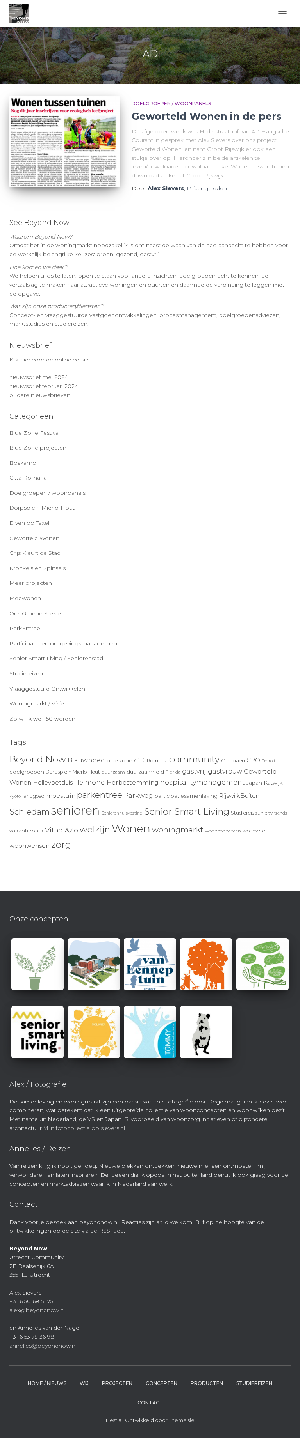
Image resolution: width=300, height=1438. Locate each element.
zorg (61, 844)
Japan (254, 782)
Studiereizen (26, 673)
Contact (150, 1403)
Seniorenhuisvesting (122, 813)
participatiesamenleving (186, 796)
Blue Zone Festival (34, 432)
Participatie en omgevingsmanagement (64, 643)
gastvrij (194, 771)
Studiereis (242, 813)
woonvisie (254, 831)
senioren (75, 810)
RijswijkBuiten (239, 795)
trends (280, 813)
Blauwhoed (86, 760)
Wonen (131, 828)
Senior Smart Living (186, 811)
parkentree (99, 795)
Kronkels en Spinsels (37, 568)
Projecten (117, 1383)
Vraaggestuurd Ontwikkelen (47, 688)
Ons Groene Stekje (35, 613)
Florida (173, 772)
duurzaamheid (145, 772)
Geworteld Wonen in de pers (207, 116)
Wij (84, 1383)
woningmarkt (178, 829)
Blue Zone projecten (37, 447)
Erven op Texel (29, 522)
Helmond (89, 782)
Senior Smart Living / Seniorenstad (56, 658)
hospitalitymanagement (202, 782)
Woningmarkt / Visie (36, 703)
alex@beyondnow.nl (37, 1310)
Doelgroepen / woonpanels (171, 103)
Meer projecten (30, 582)
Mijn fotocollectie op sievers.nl (84, 1128)
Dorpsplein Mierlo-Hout (42, 507)
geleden (207, 188)
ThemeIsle (182, 1420)
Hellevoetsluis (53, 782)
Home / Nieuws (47, 1383)
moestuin (60, 795)
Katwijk (273, 782)
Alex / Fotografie (37, 1084)
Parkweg (138, 795)
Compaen (233, 760)
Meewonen (25, 598)
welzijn (95, 829)
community (194, 759)
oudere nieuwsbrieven (39, 394)
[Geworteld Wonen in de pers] (64, 141)
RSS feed (111, 1230)
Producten (207, 1383)
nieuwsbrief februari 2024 (43, 386)
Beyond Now (37, 759)
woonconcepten (223, 831)
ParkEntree (24, 628)
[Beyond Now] (22, 13)
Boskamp (22, 462)
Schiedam (29, 811)
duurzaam (113, 772)
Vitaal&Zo (61, 830)
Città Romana (28, 477)
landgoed (33, 796)
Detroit (268, 760)
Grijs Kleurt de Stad (35, 552)
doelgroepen (26, 772)
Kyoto (15, 796)
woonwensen (29, 845)
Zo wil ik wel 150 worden (42, 718)
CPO (253, 760)
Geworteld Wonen (34, 538)
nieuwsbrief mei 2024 (38, 377)
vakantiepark (26, 830)
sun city (264, 813)
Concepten (161, 1383)
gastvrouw (225, 771)
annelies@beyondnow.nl (43, 1345)
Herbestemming (133, 782)
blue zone (119, 760)
